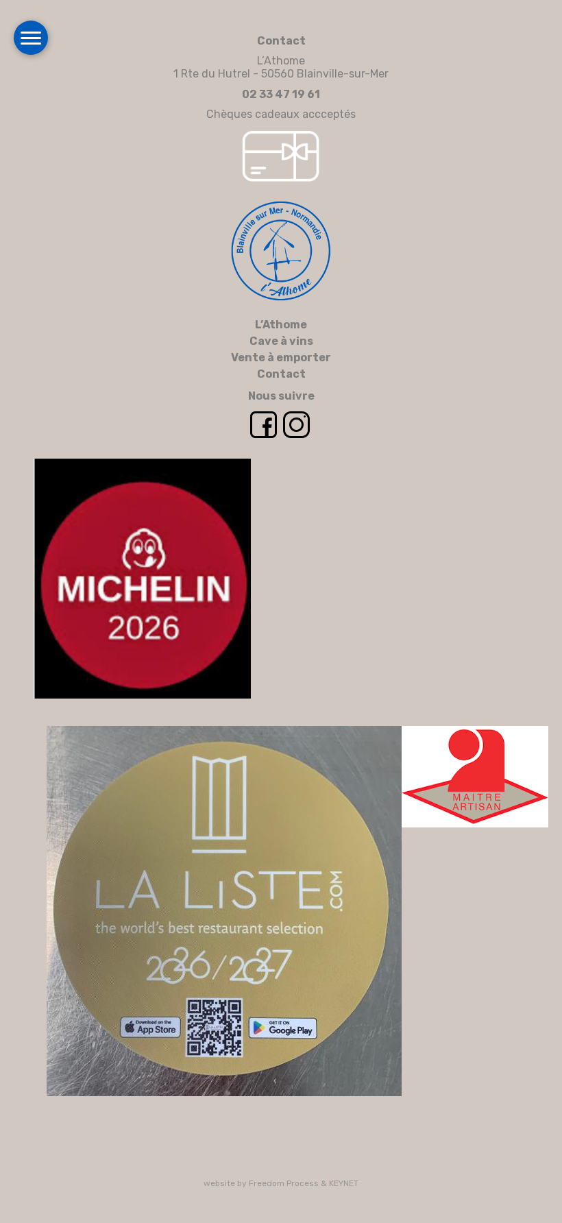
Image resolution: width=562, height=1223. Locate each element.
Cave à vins (281, 341)
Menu (31, 38)
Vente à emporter (281, 357)
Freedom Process (284, 1183)
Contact (281, 373)
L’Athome (281, 324)
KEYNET (343, 1183)
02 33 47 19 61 (281, 94)
